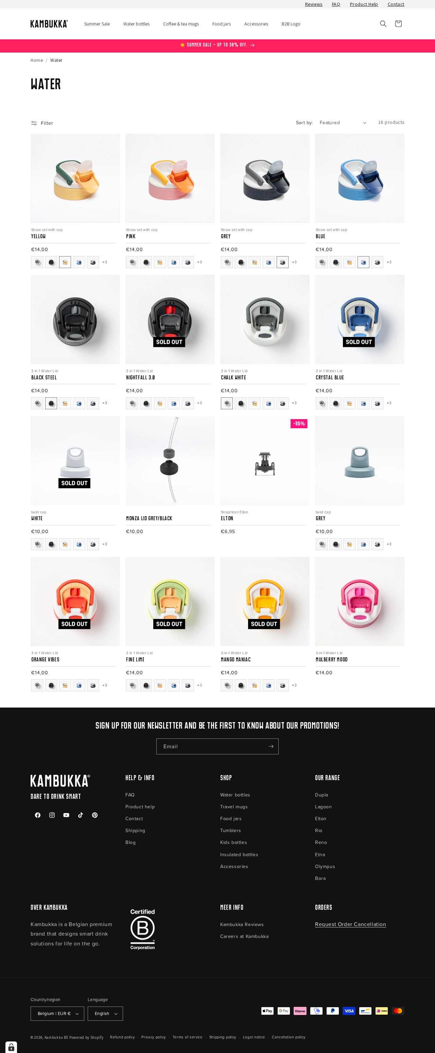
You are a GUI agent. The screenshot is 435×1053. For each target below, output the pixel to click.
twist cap (38, 511)
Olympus (325, 866)
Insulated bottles (239, 854)
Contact (396, 4)
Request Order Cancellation (350, 924)
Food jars (231, 818)
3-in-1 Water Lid (234, 652)
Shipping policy (223, 1036)
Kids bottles (233, 842)
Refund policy (122, 1036)
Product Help (364, 4)
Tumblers (230, 830)
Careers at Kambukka (244, 936)
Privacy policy (153, 1036)
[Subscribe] (270, 746)
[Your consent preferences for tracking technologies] (11, 1047)
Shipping (135, 830)
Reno (321, 842)
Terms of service (188, 1036)
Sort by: (304, 122)
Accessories (234, 866)
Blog (130, 842)
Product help (140, 806)
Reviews (314, 4)
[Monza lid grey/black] (168, 511)
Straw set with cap (47, 229)
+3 (104, 261)
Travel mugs (234, 806)
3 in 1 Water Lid (44, 370)
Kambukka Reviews (242, 924)
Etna (320, 854)
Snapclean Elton (234, 511)
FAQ (336, 4)
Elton (321, 818)
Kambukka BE (57, 1037)
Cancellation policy (289, 1036)
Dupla (321, 794)
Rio (319, 830)
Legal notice (254, 1036)
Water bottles (235, 794)
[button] (383, 23)
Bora (320, 878)
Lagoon (323, 806)
